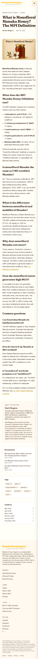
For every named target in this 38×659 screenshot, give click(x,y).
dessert (27, 491)
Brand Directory (7, 579)
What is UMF (6, 591)
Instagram (5, 623)
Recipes (5, 596)
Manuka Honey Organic (10, 12)
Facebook (5, 626)
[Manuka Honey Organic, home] (13, 3)
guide (17, 484)
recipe (9, 484)
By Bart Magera (7, 30)
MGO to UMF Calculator (10, 605)
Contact (10, 655)
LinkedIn (5, 620)
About (4, 655)
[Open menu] (34, 3)
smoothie (17, 491)
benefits (24, 487)
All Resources (7, 611)
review (8, 491)
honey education (12, 487)
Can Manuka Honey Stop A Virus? (16, 461)
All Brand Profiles (8, 576)
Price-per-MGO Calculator (11, 608)
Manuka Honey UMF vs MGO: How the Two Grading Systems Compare (18, 454)
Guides (22, 12)
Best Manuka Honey (9, 573)
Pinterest (5, 629)
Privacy (16, 655)
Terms (22, 655)
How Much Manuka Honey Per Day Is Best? (18, 467)
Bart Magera (11, 408)
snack (8, 494)
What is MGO (6, 594)
